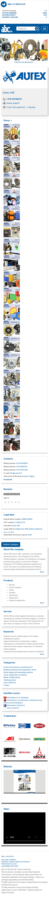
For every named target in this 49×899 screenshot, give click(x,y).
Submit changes (10, 544)
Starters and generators (23, 62)
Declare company (8, 859)
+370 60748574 (14, 99)
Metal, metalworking (12, 677)
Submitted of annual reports (16, 535)
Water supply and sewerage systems (18, 672)
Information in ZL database (17, 698)
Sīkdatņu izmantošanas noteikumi (15, 862)
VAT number (9, 522)
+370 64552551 (22, 467)
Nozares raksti (9, 15)
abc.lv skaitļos (16, 4)
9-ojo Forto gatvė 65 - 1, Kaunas (20, 107)
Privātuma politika (9, 864)
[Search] (37, 28)
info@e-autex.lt (16, 473)
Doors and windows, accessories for (18, 667)
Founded (7, 526)
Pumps (6, 685)
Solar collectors (10, 683)
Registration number (12, 519)
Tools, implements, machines (15, 675)
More (42, 572)
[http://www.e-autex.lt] (24, 786)
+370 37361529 (22, 470)
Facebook (8, 479)
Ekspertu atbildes (10, 17)
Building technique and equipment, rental (20, 670)
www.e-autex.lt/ (12, 708)
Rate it (6, 498)
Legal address (10, 529)
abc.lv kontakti (7, 856)
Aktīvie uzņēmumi (9, 13)
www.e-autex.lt (12, 103)
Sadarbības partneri (9, 866)
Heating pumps (10, 680)
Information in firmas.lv (15, 705)
